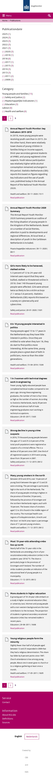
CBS (26, 757)
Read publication (17, 197)
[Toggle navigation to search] (49, 16)
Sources (6, 722)
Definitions (7, 718)
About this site (9, 714)
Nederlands (31, 736)
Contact (6, 702)
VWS (26, 772)
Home (5, 20)
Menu (9, 15)
